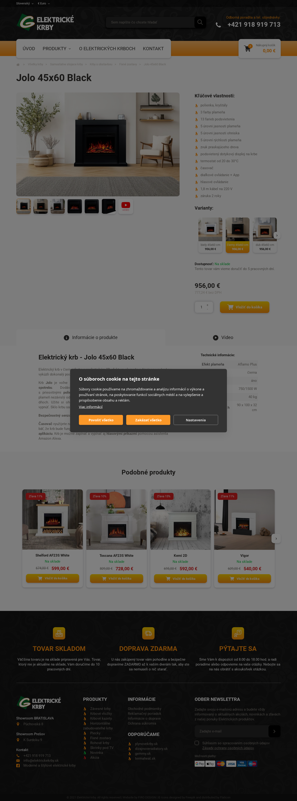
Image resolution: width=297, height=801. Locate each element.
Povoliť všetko (101, 420)
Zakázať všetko (148, 420)
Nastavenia (196, 420)
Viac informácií (91, 406)
